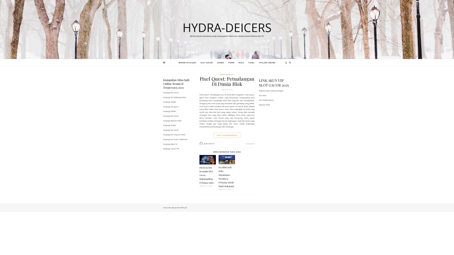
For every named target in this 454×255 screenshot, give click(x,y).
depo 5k (173, 144)
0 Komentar (250, 143)
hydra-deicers (209, 143)
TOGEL (251, 62)
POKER (231, 62)
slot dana (262, 95)
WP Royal (183, 208)
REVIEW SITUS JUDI (187, 62)
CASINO (220, 62)
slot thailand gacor (266, 100)
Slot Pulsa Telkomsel (178, 139)
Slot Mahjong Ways (178, 97)
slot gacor (174, 106)
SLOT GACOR (207, 62)
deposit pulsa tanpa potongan (271, 90)
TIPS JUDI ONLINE (267, 62)
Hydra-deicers (227, 27)
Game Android (227, 75)
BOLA (241, 62)
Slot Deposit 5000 (177, 134)
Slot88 (173, 102)
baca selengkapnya (227, 135)
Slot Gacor (174, 92)
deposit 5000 (175, 120)
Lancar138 (174, 148)
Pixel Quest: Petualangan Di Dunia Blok (227, 81)
